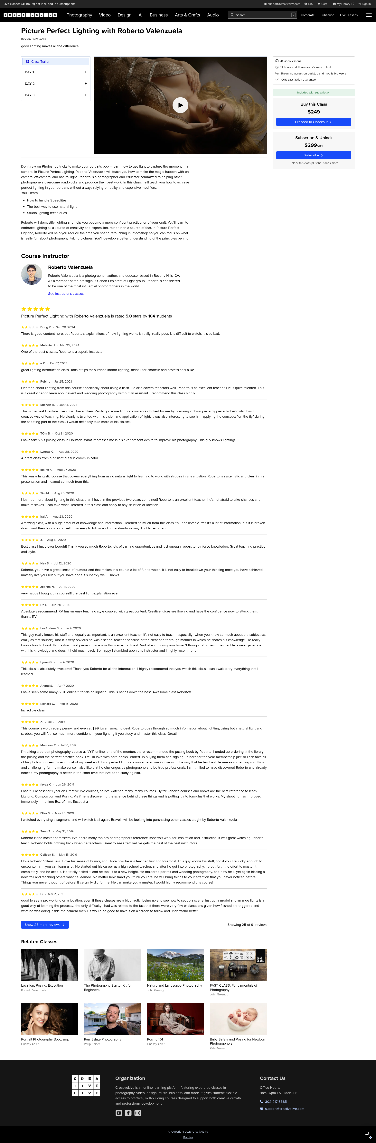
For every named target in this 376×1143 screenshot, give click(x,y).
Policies (188, 1137)
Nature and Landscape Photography (174, 985)
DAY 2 (30, 83)
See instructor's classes (66, 293)
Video (105, 15)
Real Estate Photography (102, 1039)
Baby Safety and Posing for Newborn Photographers (238, 1041)
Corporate (308, 15)
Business (159, 15)
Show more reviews (43, 924)
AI (141, 15)
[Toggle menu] (368, 14)
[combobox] (262, 14)
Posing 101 (155, 1039)
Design (125, 15)
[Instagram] (137, 1113)
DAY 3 (29, 95)
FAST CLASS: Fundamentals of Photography (233, 987)
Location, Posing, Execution (42, 985)
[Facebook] (128, 1113)
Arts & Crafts (187, 15)
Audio (213, 15)
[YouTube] (118, 1113)
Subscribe (327, 15)
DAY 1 (29, 72)
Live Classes (349, 15)
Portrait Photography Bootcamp (45, 1039)
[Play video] (180, 105)
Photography (79, 15)
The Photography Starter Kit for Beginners (108, 987)
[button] (366, 1133)
